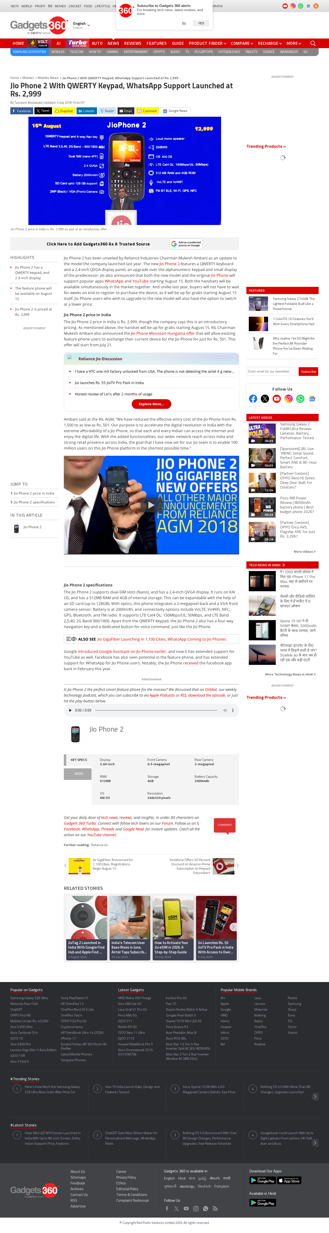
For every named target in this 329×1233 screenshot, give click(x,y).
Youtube (186, 1207)
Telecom (76, 52)
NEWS (79, 774)
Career (121, 1172)
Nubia (258, 1021)
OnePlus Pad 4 (71, 1015)
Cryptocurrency (72, 1027)
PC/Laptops (204, 52)
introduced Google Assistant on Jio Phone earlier (122, 651)
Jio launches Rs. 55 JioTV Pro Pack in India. (110, 382)
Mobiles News (48, 78)
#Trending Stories (24, 1079)
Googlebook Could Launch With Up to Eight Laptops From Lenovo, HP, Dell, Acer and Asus (287, 1138)
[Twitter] (265, 399)
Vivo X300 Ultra (21, 1027)
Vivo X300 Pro (20, 1044)
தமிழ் (202, 1179)
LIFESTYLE (102, 6)
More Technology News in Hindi (289, 674)
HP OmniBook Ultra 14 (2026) (82, 1033)
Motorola (260, 1010)
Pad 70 (171, 1004)
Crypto (159, 52)
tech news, (110, 817)
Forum (167, 823)
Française (221, 1186)
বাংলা (192, 1179)
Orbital (211, 689)
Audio (175, 52)
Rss (214, 1207)
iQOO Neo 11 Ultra (131, 1033)
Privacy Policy (126, 1178)
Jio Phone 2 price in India (34, 493)
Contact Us (79, 1195)
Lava (257, 998)
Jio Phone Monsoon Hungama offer (163, 333)
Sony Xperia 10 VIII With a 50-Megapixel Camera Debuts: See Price (209, 1089)
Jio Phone (219, 275)
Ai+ (223, 998)
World (26, 6)
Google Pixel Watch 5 (181, 1015)
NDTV (15, 6)
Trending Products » (266, 147)
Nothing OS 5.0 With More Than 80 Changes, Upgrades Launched (285, 1089)
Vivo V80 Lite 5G (129, 1004)
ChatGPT (16, 1010)
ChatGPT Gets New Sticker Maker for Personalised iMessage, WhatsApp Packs (131, 1138)
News (113, 43)
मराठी (226, 1179)
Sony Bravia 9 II (177, 1027)
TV (187, 52)
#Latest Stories (23, 1125)
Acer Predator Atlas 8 (181, 1033)
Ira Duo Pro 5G (176, 998)
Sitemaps (78, 1178)
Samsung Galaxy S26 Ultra (29, 998)
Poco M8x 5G (127, 1015)
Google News (134, 829)
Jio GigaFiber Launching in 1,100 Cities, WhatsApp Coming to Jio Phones (162, 639)
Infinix (225, 1033)
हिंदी (50, 6)
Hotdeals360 (229, 52)
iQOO (225, 1038)
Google (226, 1010)
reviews (125, 817)
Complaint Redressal (132, 1201)
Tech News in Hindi (265, 565)
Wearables (289, 52)
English (169, 1179)
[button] (233, 927)
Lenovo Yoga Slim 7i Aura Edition (33, 1050)
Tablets (251, 52)
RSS (183, 695)
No (184, 23)
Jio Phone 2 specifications (34, 502)
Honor (225, 1021)
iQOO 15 (16, 1038)
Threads (107, 829)
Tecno (292, 1027)
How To (95, 52)
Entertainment (136, 52)
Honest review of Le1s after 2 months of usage (113, 394)
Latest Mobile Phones (76, 1054)
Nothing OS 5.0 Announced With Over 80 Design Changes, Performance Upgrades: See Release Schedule (210, 1138)
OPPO (258, 1033)
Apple (225, 1004)
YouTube (140, 281)
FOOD (88, 6)
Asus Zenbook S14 (24, 1033)
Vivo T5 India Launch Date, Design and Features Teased (132, 1089)
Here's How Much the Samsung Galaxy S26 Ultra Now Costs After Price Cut (52, 1089)
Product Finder (206, 43)
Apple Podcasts (162, 695)
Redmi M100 (127, 1027)
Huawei (226, 1027)
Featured (257, 290)
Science (269, 52)
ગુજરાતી (170, 1186)
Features (157, 43)
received (190, 663)
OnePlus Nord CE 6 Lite (77, 1010)
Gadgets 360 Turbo (80, 823)
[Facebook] (253, 399)
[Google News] (312, 399)
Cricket (75, 6)
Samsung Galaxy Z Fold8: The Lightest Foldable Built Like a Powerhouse (294, 304)
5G (305, 52)
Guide (178, 43)
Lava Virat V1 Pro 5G (132, 1010)
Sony (291, 1015)
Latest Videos (260, 417)
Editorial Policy (127, 1189)
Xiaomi (292, 1033)
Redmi (292, 998)
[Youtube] (277, 399)
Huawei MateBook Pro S (135, 1044)
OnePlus (260, 1027)
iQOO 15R (17, 1056)
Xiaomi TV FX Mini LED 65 (184, 1021)
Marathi (216, 6)
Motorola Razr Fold (24, 1004)
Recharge (268, 43)
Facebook (72, 829)
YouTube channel (101, 834)
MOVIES (60, 6)
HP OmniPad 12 (72, 1004)
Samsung (294, 1004)
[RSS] (316, 6)
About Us (78, 1172)
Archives (77, 1189)
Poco (258, 1038)
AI (59, 43)
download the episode (206, 695)
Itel (223, 1044)
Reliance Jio (99, 845)
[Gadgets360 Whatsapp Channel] (300, 399)
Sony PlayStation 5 (74, 998)
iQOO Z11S (126, 1038)
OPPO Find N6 (20, 1015)
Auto (97, 43)
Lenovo (259, 1004)
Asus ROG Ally (176, 1038)
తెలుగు (215, 1178)
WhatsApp (114, 281)
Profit (40, 6)
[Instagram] (288, 399)
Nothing (260, 1015)
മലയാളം (187, 1186)
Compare (240, 43)
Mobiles (58, 52)
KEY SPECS (79, 760)
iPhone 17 (68, 1038)
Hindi (182, 1179)
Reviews (133, 43)
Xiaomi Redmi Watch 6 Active (186, 1010)
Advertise (78, 1206)
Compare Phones (73, 1060)
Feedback (78, 1183)
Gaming (112, 52)
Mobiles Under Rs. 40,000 (29, 1021)
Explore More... (151, 404)
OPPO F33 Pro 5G (73, 1021)
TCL (290, 1021)
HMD (224, 1015)
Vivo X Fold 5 (19, 1062)
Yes (201, 23)
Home (18, 43)
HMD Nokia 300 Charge (134, 998)
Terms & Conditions (131, 1195)
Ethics (121, 1183)
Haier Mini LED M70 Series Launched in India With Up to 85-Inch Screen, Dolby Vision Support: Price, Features (53, 1138)
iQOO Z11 (125, 1021)
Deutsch (204, 1186)
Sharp (292, 1010)
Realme (259, 1044)
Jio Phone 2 (169, 263)
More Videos (304, 551)
